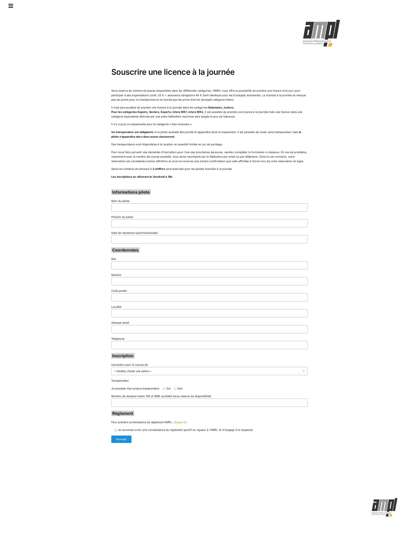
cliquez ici (179, 422)
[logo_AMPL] (321, 20)
